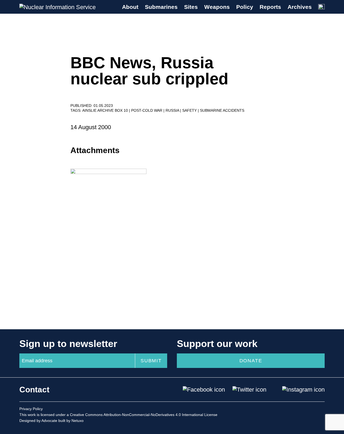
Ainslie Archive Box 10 (105, 110)
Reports (270, 7)
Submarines (161, 7)
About (130, 7)
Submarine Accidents (222, 110)
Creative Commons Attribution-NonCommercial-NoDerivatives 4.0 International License (143, 415)
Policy (244, 7)
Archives (300, 7)
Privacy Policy (31, 409)
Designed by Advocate (38, 420)
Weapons (217, 7)
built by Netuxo (71, 420)
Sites (191, 7)
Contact (34, 389)
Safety (190, 110)
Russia (173, 110)
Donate (250, 360)
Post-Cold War (147, 110)
